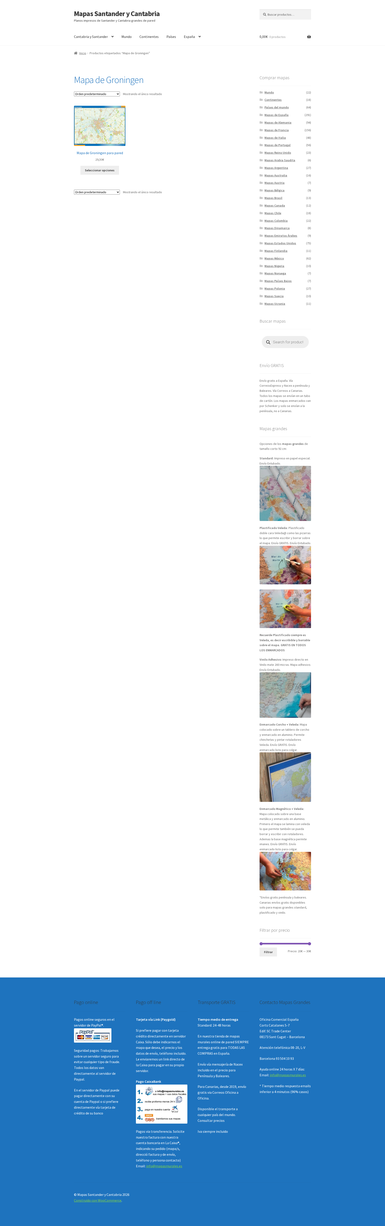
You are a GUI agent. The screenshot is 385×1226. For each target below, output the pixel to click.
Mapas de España (276, 115)
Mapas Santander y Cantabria (117, 13)
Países (171, 36)
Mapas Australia (275, 175)
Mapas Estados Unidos (280, 243)
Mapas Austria (274, 183)
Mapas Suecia (274, 296)
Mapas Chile (272, 213)
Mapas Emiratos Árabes (280, 236)
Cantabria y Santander (91, 36)
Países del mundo (276, 107)
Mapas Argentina (276, 168)
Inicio (82, 53)
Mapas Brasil (273, 198)
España (189, 36)
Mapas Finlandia (275, 251)
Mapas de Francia (276, 130)
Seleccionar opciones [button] (100, 170)
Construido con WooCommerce (97, 1200)
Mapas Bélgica (274, 190)
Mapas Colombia (276, 221)
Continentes (149, 36)
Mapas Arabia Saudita (279, 160)
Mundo (126, 36)
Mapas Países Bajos (278, 281)
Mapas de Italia (275, 138)
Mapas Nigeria (274, 266)
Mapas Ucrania (274, 304)
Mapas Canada (274, 205)
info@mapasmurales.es (164, 1166)
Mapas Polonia (274, 288)
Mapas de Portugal (277, 145)
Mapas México (274, 258)
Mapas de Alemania (277, 122)
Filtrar (268, 952)
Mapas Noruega (275, 273)
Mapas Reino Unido (277, 153)
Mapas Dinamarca (277, 228)
